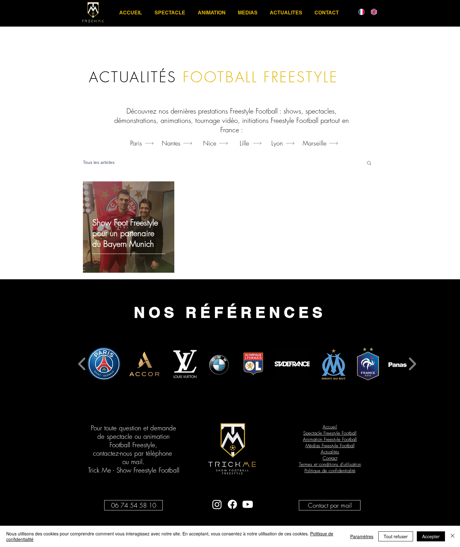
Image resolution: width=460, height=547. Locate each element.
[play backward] (82, 364)
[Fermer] (452, 536)
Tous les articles (99, 162)
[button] (369, 163)
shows (292, 111)
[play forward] (412, 364)
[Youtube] (248, 504)
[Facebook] (232, 504)
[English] (372, 11)
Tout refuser (396, 536)
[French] (360, 11)
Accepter (431, 536)
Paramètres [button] (361, 536)
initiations (255, 120)
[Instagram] (217, 504)
